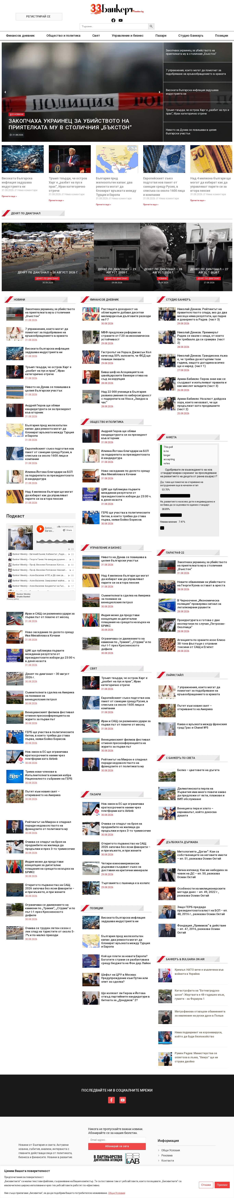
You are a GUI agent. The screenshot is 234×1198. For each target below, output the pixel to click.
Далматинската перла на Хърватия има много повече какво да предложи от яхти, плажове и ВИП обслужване (201, 794)
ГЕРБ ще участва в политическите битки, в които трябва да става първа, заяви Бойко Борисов (49, 735)
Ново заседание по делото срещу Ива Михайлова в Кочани (49, 633)
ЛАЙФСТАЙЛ (174, 675)
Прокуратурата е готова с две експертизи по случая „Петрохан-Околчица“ (201, 623)
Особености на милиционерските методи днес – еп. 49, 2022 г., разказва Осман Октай (201, 892)
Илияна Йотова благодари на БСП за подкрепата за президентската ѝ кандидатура (49, 475)
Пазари (161, 35)
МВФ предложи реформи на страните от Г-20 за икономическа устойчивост (125, 336)
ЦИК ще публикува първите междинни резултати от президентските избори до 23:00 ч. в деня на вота (50, 656)
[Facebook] (113, 20)
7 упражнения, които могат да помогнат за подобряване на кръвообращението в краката (46, 332)
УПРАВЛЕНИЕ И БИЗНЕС (105, 547)
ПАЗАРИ (95, 794)
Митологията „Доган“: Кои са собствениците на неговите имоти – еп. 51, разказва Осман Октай (202, 855)
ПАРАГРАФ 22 (175, 552)
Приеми (222, 1185)
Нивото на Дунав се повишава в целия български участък (47, 388)
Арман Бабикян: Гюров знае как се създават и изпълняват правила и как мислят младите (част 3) (201, 382)
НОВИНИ (19, 299)
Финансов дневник (20, 35)
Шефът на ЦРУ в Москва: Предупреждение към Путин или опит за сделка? (124, 978)
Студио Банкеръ (190, 35)
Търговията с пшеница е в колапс (125, 883)
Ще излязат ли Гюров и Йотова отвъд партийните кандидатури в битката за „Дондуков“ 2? (125, 996)
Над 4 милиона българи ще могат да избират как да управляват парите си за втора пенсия (49, 495)
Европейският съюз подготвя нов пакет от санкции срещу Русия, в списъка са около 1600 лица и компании (164, 186)
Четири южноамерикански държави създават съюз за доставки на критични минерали (124, 867)
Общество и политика (63, 35)
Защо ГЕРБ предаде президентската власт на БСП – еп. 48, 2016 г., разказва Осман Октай (202, 910)
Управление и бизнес (128, 35)
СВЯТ (93, 668)
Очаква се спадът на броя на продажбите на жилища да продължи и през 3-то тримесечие (50, 845)
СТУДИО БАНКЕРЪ (178, 299)
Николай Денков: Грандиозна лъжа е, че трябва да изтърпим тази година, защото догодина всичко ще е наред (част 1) (202, 361)
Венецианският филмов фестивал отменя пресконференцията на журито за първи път (49, 715)
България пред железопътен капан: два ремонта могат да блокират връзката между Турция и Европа (116, 186)
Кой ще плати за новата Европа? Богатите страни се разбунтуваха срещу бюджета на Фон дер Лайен (126, 959)
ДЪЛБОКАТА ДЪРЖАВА (182, 842)
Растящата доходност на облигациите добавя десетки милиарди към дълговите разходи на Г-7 (126, 314)
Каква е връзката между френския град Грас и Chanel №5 (202, 725)
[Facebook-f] (111, 1100)
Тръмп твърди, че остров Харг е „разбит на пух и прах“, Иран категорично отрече (48, 370)
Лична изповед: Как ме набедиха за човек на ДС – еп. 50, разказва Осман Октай (202, 873)
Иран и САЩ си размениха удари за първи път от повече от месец (50, 615)
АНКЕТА (171, 437)
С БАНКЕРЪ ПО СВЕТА (180, 758)
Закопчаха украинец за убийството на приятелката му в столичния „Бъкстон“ (50, 312)
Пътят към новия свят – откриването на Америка (42, 793)
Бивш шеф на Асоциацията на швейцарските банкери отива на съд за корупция (124, 375)
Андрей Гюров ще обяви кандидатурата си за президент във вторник (48, 409)
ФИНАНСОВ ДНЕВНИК (104, 299)
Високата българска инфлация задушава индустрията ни (17, 182)
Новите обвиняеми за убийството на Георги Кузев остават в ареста (201, 583)
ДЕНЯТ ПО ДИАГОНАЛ (25, 213)
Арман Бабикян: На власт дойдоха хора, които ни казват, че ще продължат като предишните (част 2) (201, 404)
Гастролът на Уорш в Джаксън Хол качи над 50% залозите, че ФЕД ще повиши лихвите (126, 355)
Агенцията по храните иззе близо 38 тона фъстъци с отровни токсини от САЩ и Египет (201, 643)
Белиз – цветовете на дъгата (198, 770)
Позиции (221, 35)
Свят (96, 35)
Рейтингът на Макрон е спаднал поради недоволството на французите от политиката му (48, 825)
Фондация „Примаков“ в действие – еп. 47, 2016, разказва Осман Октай (201, 929)
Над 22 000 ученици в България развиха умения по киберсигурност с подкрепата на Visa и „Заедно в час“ (126, 397)
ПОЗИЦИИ (96, 908)
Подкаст (15, 516)
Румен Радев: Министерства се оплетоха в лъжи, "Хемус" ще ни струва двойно (196, 1057)
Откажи (206, 1185)
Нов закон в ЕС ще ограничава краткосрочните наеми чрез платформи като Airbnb (46, 755)
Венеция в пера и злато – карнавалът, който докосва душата (197, 812)
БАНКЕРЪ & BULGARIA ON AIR (185, 959)
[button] (5, 92)
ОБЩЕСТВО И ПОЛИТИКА (107, 422)
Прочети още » (9, 196)
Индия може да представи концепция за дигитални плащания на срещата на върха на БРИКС (49, 867)
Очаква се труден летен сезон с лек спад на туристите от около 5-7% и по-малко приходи (49, 931)
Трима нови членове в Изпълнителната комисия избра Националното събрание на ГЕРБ (48, 775)
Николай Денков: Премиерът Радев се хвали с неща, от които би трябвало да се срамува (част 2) (201, 337)
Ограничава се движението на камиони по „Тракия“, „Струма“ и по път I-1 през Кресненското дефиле (50, 910)
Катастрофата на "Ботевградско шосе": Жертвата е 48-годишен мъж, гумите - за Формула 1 (200, 994)
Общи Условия (116, 1193)
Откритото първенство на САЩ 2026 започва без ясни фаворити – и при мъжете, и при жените (49, 888)
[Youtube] (121, 20)
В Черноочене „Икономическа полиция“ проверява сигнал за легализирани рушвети (199, 604)
